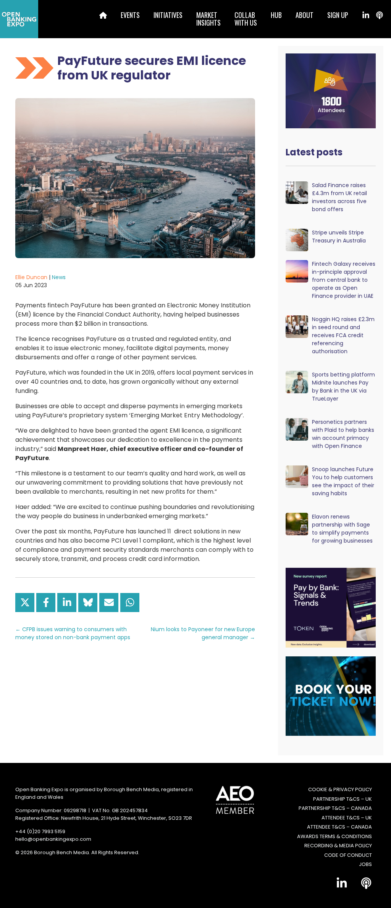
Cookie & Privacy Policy (340, 789)
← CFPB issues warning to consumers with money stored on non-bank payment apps (72, 633)
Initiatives (168, 15)
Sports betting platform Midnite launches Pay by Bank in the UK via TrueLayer (343, 386)
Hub (276, 15)
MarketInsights (208, 18)
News (59, 277)
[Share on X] (24, 602)
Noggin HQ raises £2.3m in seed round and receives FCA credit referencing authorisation (343, 335)
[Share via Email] (108, 602)
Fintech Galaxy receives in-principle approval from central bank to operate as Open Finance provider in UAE (343, 280)
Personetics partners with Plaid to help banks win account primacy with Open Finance (343, 434)
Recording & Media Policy (338, 845)
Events (130, 15)
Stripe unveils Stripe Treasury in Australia (339, 236)
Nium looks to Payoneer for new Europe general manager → (203, 633)
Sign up (337, 15)
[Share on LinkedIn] (66, 602)
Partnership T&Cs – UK (342, 799)
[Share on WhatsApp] (129, 602)
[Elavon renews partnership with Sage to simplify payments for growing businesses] (297, 523)
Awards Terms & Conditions (334, 836)
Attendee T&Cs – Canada (339, 826)
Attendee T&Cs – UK (347, 817)
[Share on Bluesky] (87, 602)
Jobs (365, 864)
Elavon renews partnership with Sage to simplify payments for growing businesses (342, 528)
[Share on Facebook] (45, 602)
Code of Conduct (348, 855)
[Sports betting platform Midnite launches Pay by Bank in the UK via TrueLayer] (297, 381)
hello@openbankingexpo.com (53, 839)
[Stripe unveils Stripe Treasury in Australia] (297, 239)
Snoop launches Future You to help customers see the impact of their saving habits (343, 481)
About (304, 15)
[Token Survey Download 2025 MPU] (333, 607)
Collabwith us (245, 18)
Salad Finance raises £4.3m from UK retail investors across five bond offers (339, 197)
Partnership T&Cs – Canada (335, 808)
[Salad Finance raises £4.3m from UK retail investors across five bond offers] (297, 192)
